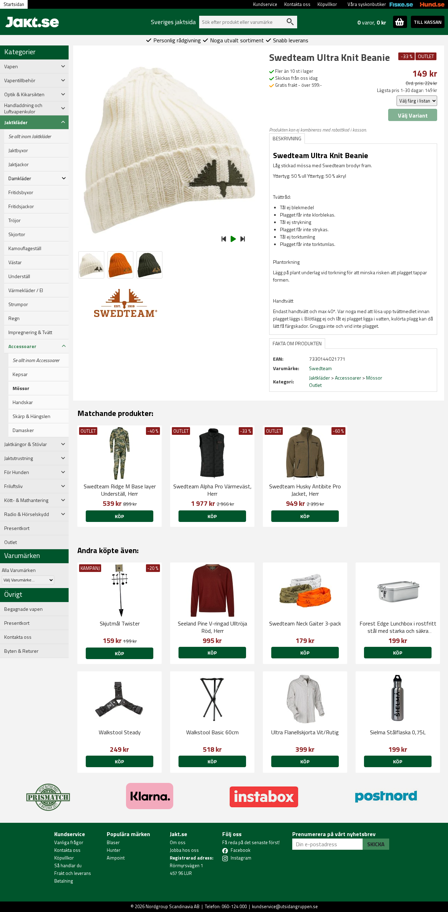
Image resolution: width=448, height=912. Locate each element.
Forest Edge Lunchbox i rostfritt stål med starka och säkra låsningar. (397, 630)
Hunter (113, 850)
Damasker (23, 430)
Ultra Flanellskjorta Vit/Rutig (305, 732)
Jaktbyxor (18, 150)
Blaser (113, 842)
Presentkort (16, 528)
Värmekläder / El (25, 290)
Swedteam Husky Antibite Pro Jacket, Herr (305, 490)
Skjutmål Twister (120, 623)
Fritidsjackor (21, 206)
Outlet (10, 542)
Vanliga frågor (68, 842)
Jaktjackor (18, 164)
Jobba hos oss (184, 850)
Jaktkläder (319, 377)
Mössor (21, 388)
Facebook (240, 850)
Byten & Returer (21, 651)
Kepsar (20, 374)
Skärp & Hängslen (31, 416)
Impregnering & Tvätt (30, 332)
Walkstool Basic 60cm (212, 732)
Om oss (178, 842)
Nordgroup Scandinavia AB (173, 906)
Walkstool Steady (120, 732)
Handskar (23, 402)
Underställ (19, 276)
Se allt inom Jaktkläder (29, 136)
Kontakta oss (297, 4)
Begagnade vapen (23, 609)
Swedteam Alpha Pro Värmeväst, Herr (212, 490)
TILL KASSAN (428, 22)
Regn (14, 318)
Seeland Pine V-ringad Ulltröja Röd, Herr (212, 627)
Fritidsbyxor (20, 192)
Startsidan (14, 4)
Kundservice (265, 4)
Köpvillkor (327, 4)
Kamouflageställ (24, 248)
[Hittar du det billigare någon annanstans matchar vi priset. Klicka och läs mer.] (48, 793)
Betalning (63, 880)
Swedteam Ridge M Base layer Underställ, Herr (120, 490)
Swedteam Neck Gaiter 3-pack (305, 623)
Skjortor (16, 234)
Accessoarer (348, 377)
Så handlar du (68, 865)
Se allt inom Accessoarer (36, 360)
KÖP (119, 516)
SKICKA (376, 844)
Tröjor (14, 220)
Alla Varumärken (19, 570)
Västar (15, 262)
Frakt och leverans (72, 873)
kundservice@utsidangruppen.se (285, 906)
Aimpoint (116, 857)
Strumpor (18, 304)
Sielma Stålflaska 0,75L (398, 732)
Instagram (241, 857)
